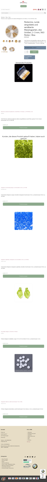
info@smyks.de (4, 441)
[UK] (36, 9)
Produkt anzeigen (23, 127)
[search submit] (45, 13)
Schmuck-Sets (5, 460)
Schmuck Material (5, 462)
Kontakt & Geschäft (31, 433)
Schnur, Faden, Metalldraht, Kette (8, 464)
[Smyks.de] (23, 2)
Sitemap (28, 441)
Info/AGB (29, 434)
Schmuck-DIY (23, 6)
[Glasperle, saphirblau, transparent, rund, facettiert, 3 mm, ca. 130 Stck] (23, 234)
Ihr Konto (29, 440)
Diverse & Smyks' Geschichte (8, 468)
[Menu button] (45, 9)
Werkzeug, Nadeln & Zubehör (7, 465)
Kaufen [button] (34, 51)
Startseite (30, 432)
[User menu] (38, 9)
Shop (29, 437)
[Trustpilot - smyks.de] (27, 461)
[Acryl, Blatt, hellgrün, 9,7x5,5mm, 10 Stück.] (23, 306)
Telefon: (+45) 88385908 (6, 440)
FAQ (28, 438)
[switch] (43, 477)
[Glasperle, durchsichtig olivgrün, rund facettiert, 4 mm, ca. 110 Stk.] (23, 162)
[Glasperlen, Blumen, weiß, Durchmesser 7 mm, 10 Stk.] (23, 376)
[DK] (33, 9)
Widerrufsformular (31, 436)
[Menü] (41, 470)
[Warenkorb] (43, 9)
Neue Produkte (5, 459)
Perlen (3, 461)
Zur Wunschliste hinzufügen (28, 57)
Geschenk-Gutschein (6, 466)
